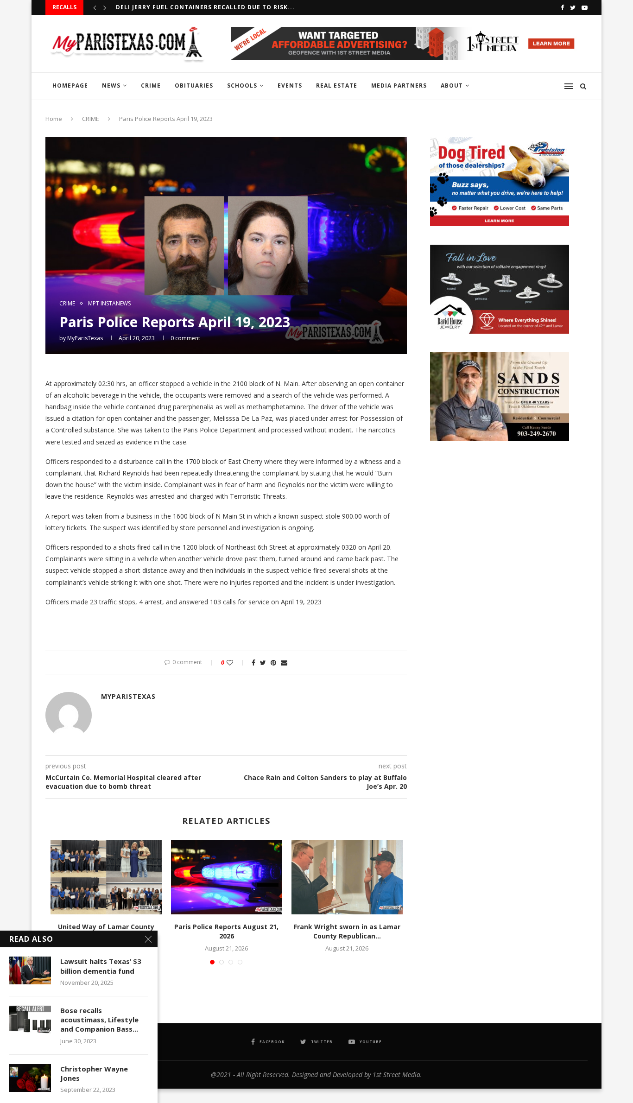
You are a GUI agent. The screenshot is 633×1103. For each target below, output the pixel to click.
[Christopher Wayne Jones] (30, 1078)
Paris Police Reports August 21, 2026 (226, 931)
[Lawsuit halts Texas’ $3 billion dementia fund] (30, 970)
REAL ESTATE (336, 85)
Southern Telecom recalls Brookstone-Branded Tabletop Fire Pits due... (248, 7)
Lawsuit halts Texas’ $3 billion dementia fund (100, 966)
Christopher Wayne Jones (94, 1073)
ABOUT (452, 85)
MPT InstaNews (109, 303)
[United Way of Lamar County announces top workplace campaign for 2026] (106, 877)
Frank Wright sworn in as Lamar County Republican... (347, 931)
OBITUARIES (194, 85)
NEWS (111, 85)
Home (53, 118)
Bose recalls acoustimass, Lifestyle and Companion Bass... (99, 1020)
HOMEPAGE (70, 85)
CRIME (151, 85)
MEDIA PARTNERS (399, 85)
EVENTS (290, 85)
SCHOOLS (242, 85)
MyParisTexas (85, 338)
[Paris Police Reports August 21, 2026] (226, 877)
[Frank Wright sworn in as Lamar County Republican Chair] (347, 877)
